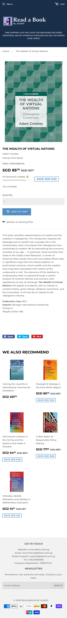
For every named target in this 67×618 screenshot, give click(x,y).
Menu (10, 4)
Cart (62, 4)
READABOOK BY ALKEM (34, 600)
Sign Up (58, 585)
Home (5, 51)
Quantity (7, 195)
